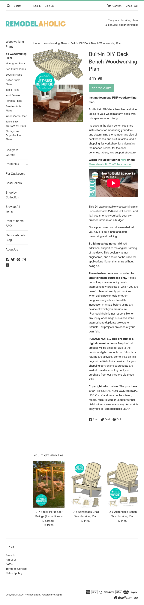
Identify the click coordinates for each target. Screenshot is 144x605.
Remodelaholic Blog (16, 237)
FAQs (9, 564)
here (124, 160)
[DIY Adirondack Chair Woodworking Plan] (85, 484)
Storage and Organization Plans (13, 135)
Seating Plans (14, 74)
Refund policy (14, 573)
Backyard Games (12, 152)
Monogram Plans (16, 63)
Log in (37, 5)
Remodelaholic (32, 594)
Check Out (132, 5)
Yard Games (13, 95)
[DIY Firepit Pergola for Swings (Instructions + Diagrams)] (49, 484)
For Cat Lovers (15, 173)
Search (10, 555)
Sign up (49, 5)
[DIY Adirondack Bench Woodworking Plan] (122, 484)
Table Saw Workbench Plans (16, 123)
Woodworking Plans (16, 44)
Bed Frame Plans (16, 69)
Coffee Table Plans (13, 82)
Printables (17, 164)
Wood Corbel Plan (16, 116)
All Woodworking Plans (16, 56)
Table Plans (12, 89)
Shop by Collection (12, 194)
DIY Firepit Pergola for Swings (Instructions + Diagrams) (49, 516)
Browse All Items (13, 209)
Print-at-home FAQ (15, 223)
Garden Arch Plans (13, 108)
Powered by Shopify (51, 594)
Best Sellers (14, 183)
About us (11, 560)
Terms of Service (16, 568)
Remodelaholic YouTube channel (110, 164)
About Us (12, 249)
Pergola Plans (14, 100)
